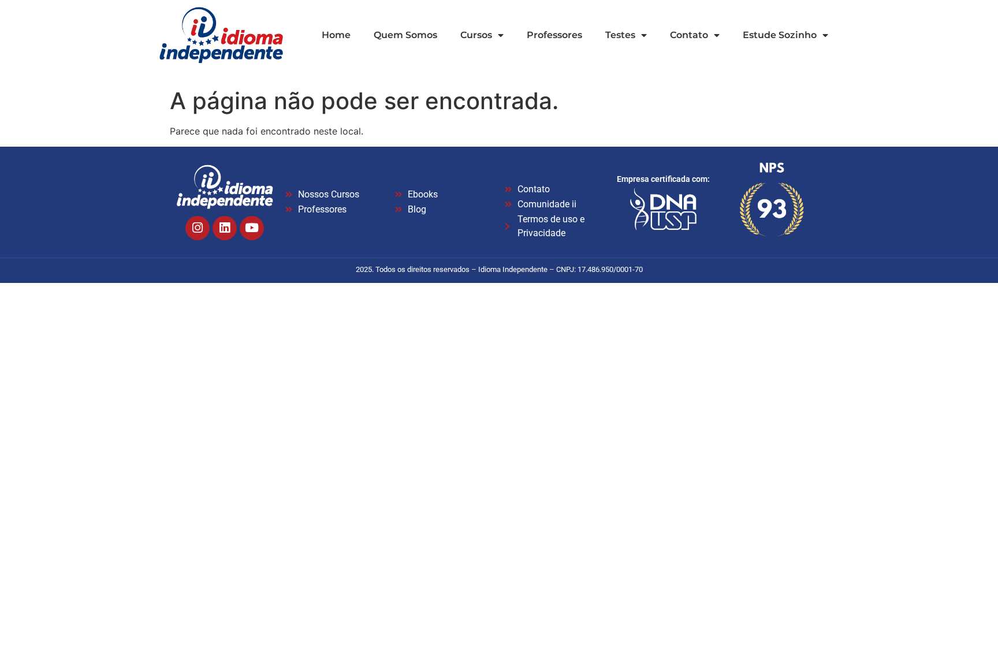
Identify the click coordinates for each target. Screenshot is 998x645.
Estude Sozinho (780, 34)
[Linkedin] (225, 228)
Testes (620, 34)
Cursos (476, 34)
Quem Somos (405, 34)
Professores (554, 34)
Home (336, 34)
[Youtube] (252, 228)
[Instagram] (197, 228)
